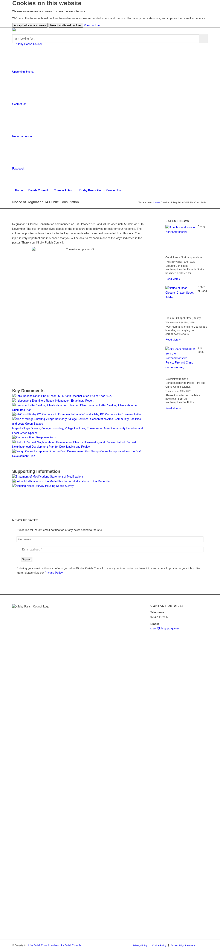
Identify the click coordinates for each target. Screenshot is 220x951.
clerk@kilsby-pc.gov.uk (164, 628)
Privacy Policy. (54, 572)
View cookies (92, 25)
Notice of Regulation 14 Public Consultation (45, 202)
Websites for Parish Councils (66, 945)
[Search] (205, 190)
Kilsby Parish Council (38, 945)
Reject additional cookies (65, 25)
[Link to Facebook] (204, 945)
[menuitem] (19, 190)
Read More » (173, 279)
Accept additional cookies (30, 25)
